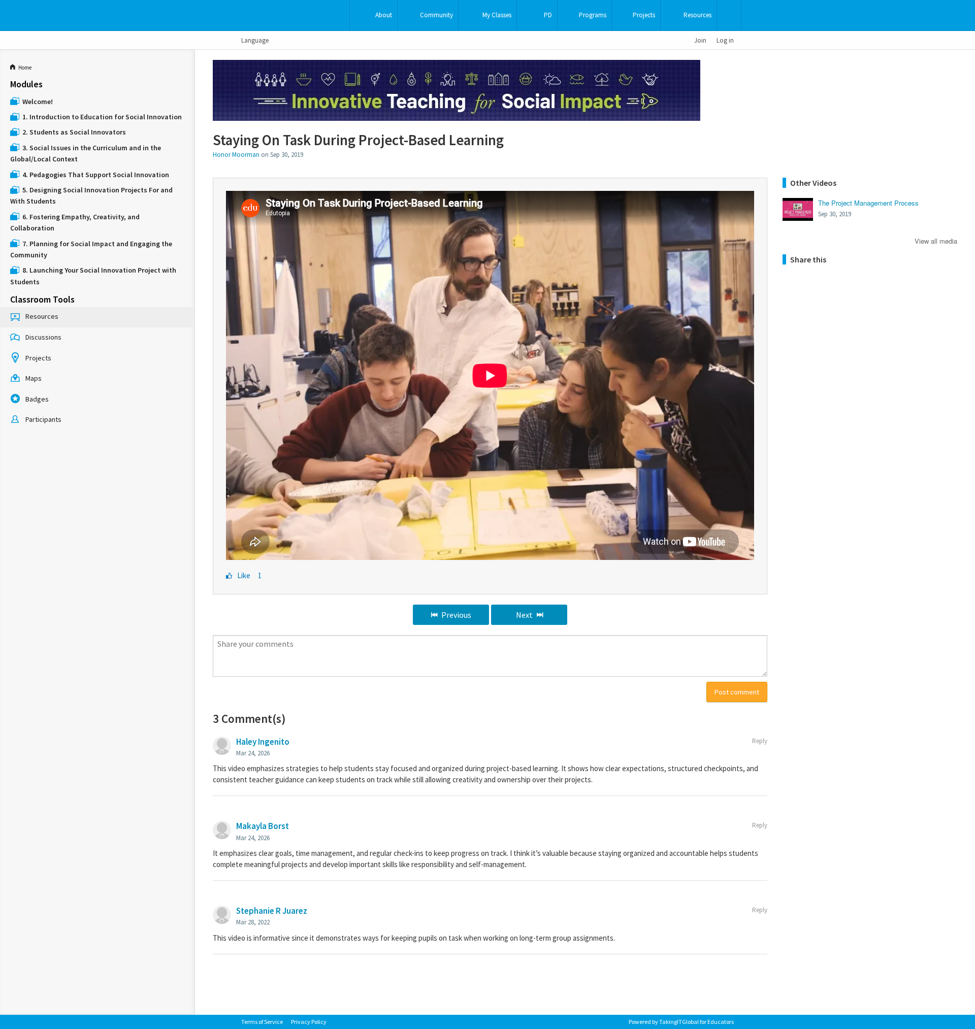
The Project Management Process (868, 203)
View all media (936, 240)
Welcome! (37, 101)
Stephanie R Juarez (271, 910)
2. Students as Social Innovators (74, 132)
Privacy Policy (309, 1021)
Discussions (43, 337)
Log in (725, 40)
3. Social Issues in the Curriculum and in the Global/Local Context (85, 153)
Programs (592, 15)
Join (700, 40)
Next (524, 615)
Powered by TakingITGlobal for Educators (681, 1021)
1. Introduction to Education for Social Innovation (102, 116)
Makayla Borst (262, 826)
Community (436, 15)
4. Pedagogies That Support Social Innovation (95, 174)
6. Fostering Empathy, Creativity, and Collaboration (75, 222)
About (383, 15)
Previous (456, 615)
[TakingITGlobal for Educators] (258, 15)
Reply (759, 741)
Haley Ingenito (262, 741)
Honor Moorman (236, 154)
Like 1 (249, 575)
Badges (37, 399)
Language (255, 40)
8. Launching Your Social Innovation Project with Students (93, 275)
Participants (43, 419)
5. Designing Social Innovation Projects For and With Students (91, 195)
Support (729, 15)
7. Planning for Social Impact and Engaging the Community (91, 249)
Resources (697, 15)
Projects (644, 15)
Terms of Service (262, 1021)
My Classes (496, 15)
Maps (33, 378)
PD (548, 15)
